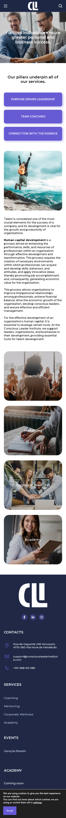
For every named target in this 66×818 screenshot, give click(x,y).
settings (37, 802)
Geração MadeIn (15, 751)
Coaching (33, 376)
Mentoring (33, 431)
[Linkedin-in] (33, 617)
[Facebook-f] (24, 617)
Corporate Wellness (33, 485)
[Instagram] (42, 617)
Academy (33, 540)
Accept (10, 810)
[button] (60, 6)
